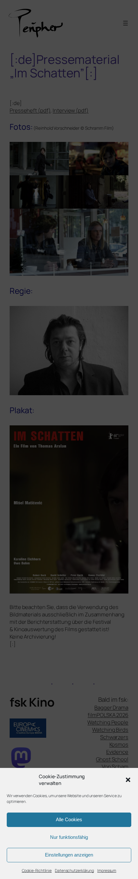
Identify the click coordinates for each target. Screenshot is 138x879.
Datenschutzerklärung (74, 870)
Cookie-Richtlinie (37, 870)
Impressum (106, 870)
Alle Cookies (69, 819)
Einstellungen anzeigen (69, 854)
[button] (128, 780)
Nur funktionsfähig (69, 837)
